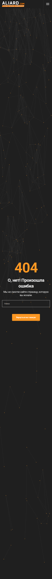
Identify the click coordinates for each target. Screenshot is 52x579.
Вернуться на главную (26, 317)
